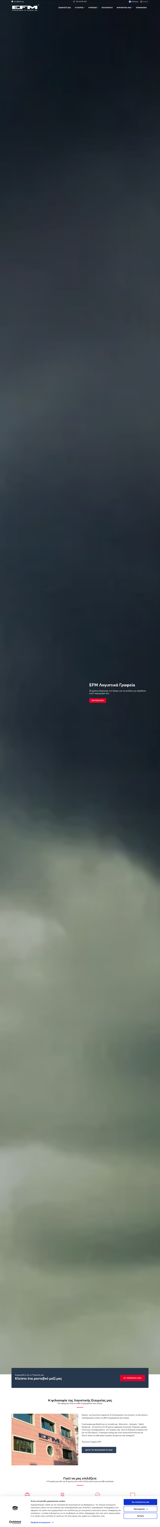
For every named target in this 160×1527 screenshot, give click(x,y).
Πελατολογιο (107, 8)
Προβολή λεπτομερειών (40, 1522)
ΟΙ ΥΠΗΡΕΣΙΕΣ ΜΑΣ (132, 1378)
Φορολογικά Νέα (124, 8)
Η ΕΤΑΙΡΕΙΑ (79, 8)
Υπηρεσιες (92, 8)
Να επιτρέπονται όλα (140, 1502)
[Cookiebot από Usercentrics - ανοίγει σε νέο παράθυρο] (15, 1522)
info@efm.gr (19, 1)
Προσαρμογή (139, 1509)
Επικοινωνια (141, 8)
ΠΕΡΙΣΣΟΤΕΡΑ (98, 700)
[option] (80, 687)
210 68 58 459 (81, 1)
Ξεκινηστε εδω (64, 8)
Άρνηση (140, 1516)
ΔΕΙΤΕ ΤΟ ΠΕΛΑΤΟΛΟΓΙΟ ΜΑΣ (99, 1450)
